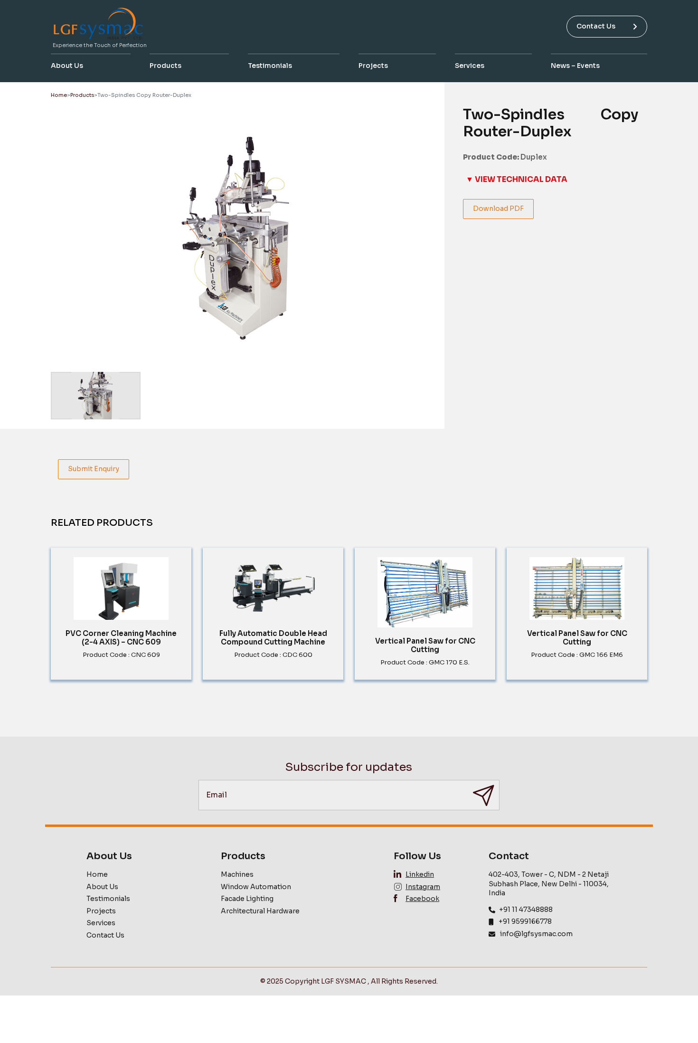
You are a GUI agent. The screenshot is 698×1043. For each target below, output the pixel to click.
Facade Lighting (247, 898)
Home (59, 95)
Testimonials (270, 65)
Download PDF (498, 208)
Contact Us (595, 26)
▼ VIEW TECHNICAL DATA (516, 179)
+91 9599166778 (525, 921)
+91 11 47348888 (526, 909)
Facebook (422, 898)
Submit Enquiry (93, 469)
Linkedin (420, 874)
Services (469, 65)
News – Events (575, 65)
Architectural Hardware (260, 911)
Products (165, 65)
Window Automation (256, 886)
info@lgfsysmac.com (536, 933)
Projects (373, 65)
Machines (237, 874)
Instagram (423, 886)
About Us (67, 65)
